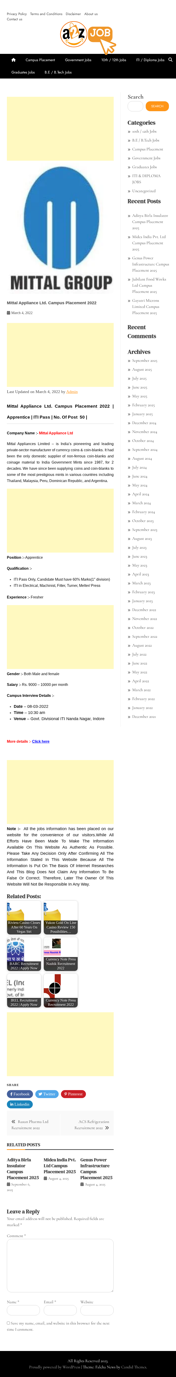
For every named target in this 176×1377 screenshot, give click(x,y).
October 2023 (143, 520)
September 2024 (144, 449)
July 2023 (139, 547)
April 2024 (140, 493)
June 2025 (139, 387)
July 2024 (139, 467)
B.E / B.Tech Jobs (58, 72)
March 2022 (141, 689)
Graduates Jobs (23, 72)
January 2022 (142, 707)
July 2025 (139, 378)
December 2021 (144, 716)
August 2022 (142, 645)
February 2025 (143, 404)
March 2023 (141, 582)
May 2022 (139, 671)
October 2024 (143, 440)
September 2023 (144, 529)
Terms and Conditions (46, 13)
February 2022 (143, 698)
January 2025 (142, 413)
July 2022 (139, 654)
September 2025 (144, 360)
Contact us (14, 19)
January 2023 (142, 600)
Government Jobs (78, 60)
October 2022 (143, 627)
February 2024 (143, 511)
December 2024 (144, 422)
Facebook (21, 1094)
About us (91, 13)
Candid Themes (133, 1366)
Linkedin (21, 1104)
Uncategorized (144, 190)
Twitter (48, 1094)
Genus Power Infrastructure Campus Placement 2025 (96, 1169)
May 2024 (139, 485)
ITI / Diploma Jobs (150, 60)
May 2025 (139, 396)
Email (50, 1301)
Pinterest (74, 1094)
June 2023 (139, 556)
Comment (16, 1235)
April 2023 (140, 574)
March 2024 (141, 502)
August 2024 (142, 458)
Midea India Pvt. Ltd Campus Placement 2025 (60, 1166)
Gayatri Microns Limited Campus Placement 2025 (145, 306)
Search (135, 96)
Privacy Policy (17, 13)
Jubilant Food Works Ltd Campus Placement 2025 (149, 285)
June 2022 (139, 663)
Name (13, 1301)
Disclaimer (73, 13)
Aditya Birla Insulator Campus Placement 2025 (23, 1169)
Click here (41, 741)
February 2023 (143, 591)
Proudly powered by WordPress (55, 1366)
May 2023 (139, 565)
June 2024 (139, 476)
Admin (72, 391)
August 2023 (142, 538)
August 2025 (142, 369)
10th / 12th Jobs (113, 60)
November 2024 (144, 431)
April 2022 (140, 680)
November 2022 (144, 618)
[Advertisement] (60, 129)
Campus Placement (40, 60)
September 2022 (144, 636)
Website (86, 1301)
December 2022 (144, 609)
